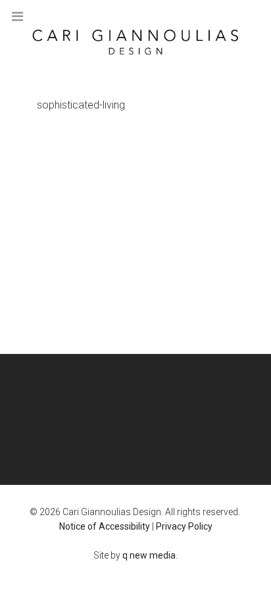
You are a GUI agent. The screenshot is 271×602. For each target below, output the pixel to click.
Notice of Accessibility (104, 526)
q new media (149, 555)
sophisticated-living (81, 105)
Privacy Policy (184, 526)
